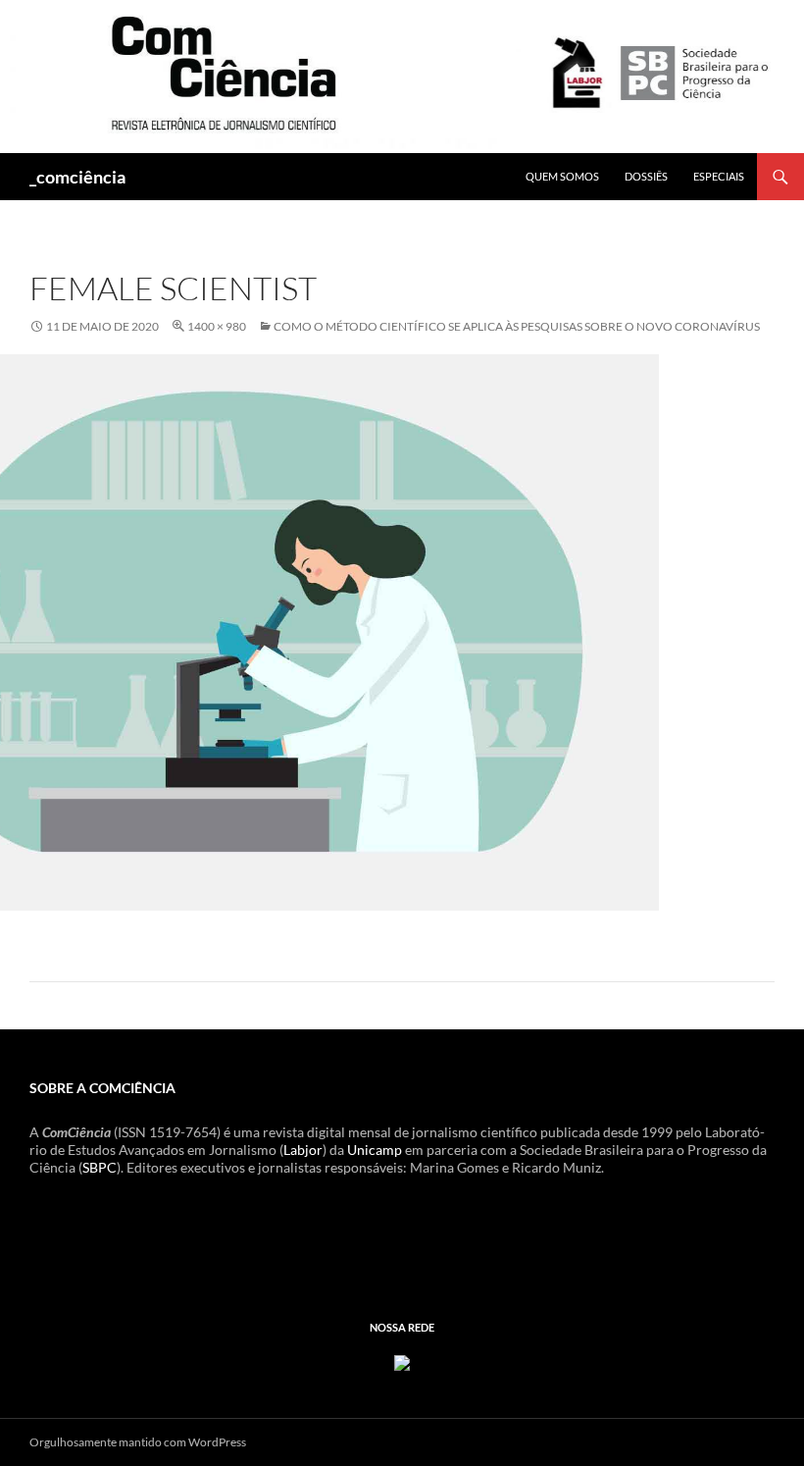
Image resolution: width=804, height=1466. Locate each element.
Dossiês (646, 176)
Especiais (718, 176)
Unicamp (374, 1149)
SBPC (99, 1167)
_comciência (77, 176)
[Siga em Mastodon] (402, 1361)
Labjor (303, 1149)
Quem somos (562, 176)
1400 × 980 (216, 326)
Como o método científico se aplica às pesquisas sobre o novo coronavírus (517, 326)
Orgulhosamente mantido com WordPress (137, 1442)
